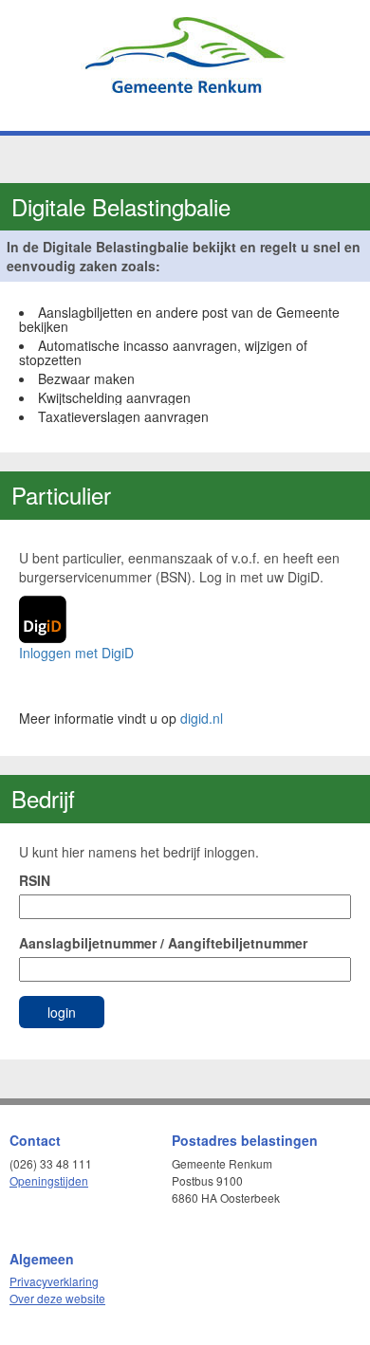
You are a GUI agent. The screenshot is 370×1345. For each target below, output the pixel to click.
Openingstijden (48, 1180)
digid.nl (201, 718)
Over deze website (57, 1298)
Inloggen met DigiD (76, 652)
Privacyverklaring (54, 1281)
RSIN (34, 880)
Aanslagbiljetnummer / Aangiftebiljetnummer (163, 942)
